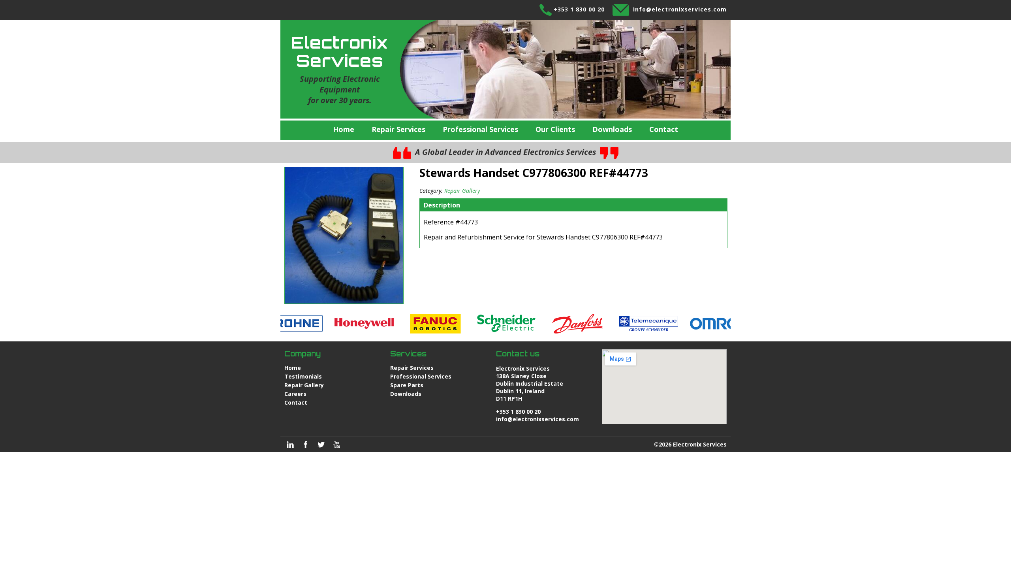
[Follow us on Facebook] (306, 444)
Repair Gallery (462, 190)
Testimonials (303, 376)
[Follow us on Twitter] (321, 444)
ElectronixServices (339, 51)
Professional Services (480, 129)
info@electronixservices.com (680, 9)
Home (343, 129)
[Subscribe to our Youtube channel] (336, 444)
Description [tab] (442, 205)
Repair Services (398, 129)
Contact (663, 129)
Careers (295, 394)
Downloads (612, 129)
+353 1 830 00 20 (579, 9)
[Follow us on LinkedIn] (290, 444)
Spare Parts (406, 385)
